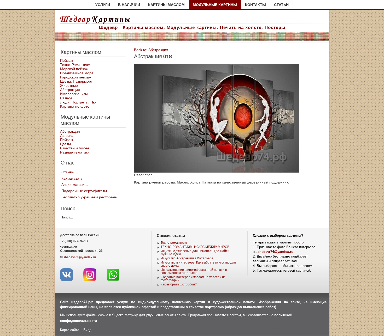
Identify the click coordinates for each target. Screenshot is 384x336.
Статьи (281, 5)
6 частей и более (74, 148)
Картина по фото (74, 106)
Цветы (65, 144)
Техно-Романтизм (75, 65)
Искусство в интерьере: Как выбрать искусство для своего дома (198, 264)
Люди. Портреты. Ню (78, 102)
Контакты (255, 5)
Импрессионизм (74, 94)
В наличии (129, 5)
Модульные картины (215, 5)
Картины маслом (166, 5)
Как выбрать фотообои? (179, 284)
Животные (69, 85)
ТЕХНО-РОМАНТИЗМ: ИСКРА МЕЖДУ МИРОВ (195, 246)
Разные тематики (75, 152)
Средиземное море (77, 73)
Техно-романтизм (174, 242)
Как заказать (72, 178)
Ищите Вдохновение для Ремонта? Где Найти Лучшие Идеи (195, 252)
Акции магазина (75, 184)
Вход (87, 330)
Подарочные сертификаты (84, 191)
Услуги (102, 5)
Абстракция (70, 90)
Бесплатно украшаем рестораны (89, 197)
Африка (66, 135)
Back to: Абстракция (151, 50)
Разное (66, 98)
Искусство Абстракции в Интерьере (187, 258)
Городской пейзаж (75, 77)
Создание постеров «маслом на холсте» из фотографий (193, 279)
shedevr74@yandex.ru (79, 257)
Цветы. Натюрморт (76, 81)
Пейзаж (66, 60)
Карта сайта (69, 330)
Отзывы (67, 172)
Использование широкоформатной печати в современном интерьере (194, 271)
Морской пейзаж (74, 69)
